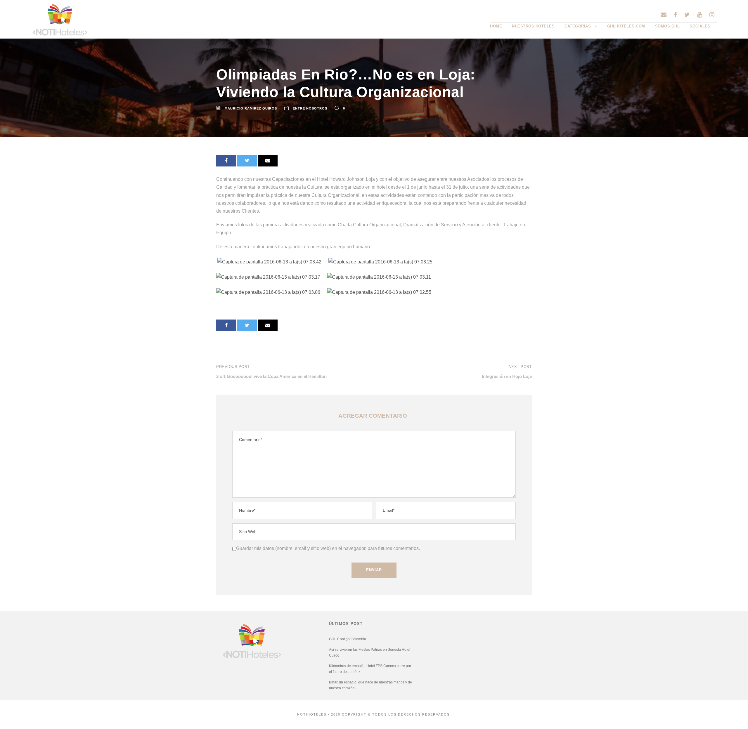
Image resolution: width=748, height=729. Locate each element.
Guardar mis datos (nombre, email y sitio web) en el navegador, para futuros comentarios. (328, 548)
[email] (663, 14)
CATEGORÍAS (578, 26)
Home (496, 26)
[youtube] (699, 14)
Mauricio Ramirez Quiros (251, 108)
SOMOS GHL (667, 26)
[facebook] (675, 14)
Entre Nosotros (310, 108)
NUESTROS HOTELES (533, 26)
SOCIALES (700, 26)
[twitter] (687, 14)
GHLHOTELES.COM (626, 26)
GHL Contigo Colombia (347, 639)
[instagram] (711, 14)
